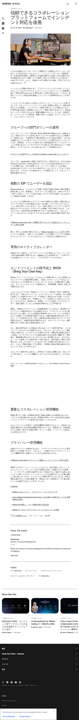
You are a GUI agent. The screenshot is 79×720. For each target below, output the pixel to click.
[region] (28, 714)
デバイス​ (5, 659)
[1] (25, 82)
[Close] (54, 711)
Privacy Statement (9, 716)
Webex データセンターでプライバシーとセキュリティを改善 (35, 510)
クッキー (4, 705)
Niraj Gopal (28, 28)
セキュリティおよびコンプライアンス (23, 576)
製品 (3, 649)
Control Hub (25, 161)
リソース (5, 664)
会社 (3, 669)
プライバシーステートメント (9, 700)
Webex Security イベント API (52, 232)
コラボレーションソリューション (51, 570)
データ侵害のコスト (20, 516)
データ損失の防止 (16, 570)
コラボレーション (16, 8)
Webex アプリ (43, 255)
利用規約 (4, 696)
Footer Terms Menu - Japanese (13, 654)
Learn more (14, 555)
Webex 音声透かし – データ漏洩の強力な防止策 (30, 505)
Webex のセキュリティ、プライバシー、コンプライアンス (34, 492)
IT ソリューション (31, 570)
